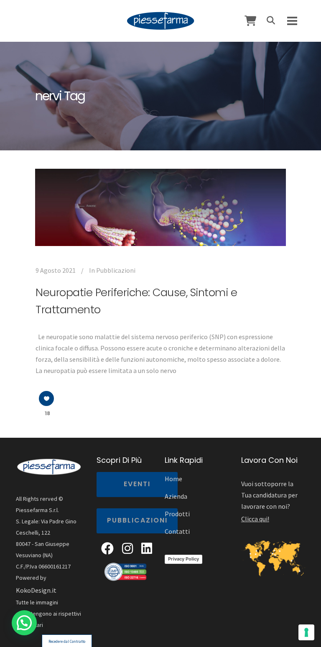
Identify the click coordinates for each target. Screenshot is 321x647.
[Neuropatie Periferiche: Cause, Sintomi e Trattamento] (160, 207)
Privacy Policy (183, 559)
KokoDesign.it (36, 590)
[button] (24, 622)
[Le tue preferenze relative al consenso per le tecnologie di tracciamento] (306, 632)
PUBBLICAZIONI (137, 520)
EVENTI (137, 484)
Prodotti (177, 514)
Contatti (177, 531)
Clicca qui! (255, 519)
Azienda (176, 496)
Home (173, 478)
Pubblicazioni (115, 270)
